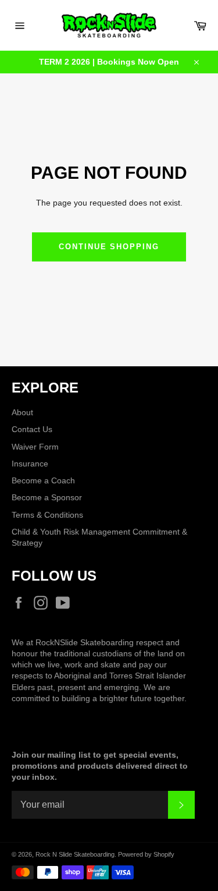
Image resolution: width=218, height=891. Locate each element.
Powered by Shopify (146, 854)
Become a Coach (43, 480)
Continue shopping (109, 246)
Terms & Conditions (47, 514)
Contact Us (32, 429)
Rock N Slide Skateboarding (75, 854)
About (22, 412)
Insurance (30, 463)
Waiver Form (35, 446)
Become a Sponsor (47, 497)
